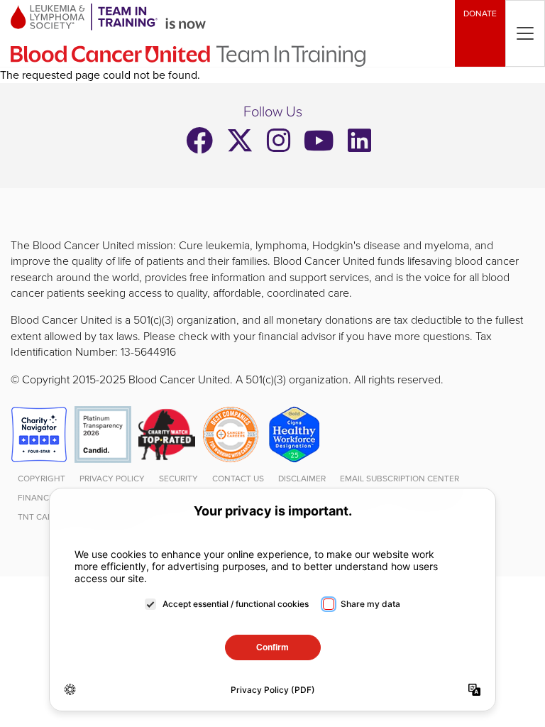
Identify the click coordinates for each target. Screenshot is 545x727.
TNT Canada (44, 517)
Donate (480, 14)
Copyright (41, 479)
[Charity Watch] (166, 434)
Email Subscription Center (399, 479)
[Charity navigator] (39, 434)
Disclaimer (302, 479)
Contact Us (238, 479)
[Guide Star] (103, 434)
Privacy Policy (112, 479)
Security (178, 479)
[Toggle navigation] (525, 33)
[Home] (227, 33)
